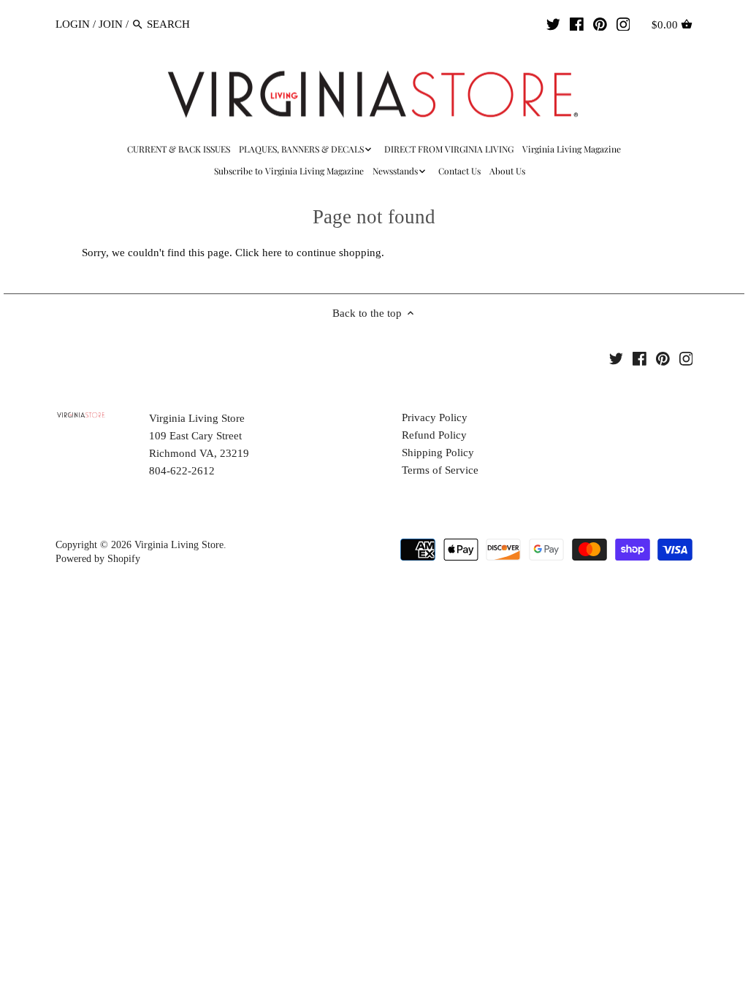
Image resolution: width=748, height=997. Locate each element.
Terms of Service (440, 470)
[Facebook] (577, 23)
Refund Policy (434, 435)
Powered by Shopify (98, 558)
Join (111, 24)
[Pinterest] (600, 23)
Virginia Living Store (179, 544)
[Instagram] (623, 23)
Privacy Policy (435, 417)
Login (73, 24)
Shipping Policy (438, 452)
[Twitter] (553, 23)
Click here (258, 252)
